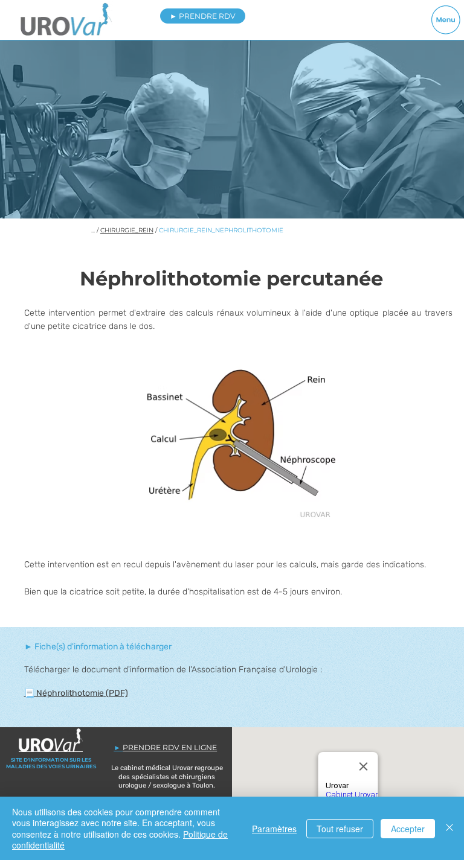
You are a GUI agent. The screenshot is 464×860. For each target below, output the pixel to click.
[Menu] (446, 19)
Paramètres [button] (274, 829)
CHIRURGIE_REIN (126, 230)
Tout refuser (340, 829)
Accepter (408, 829)
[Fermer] (449, 828)
